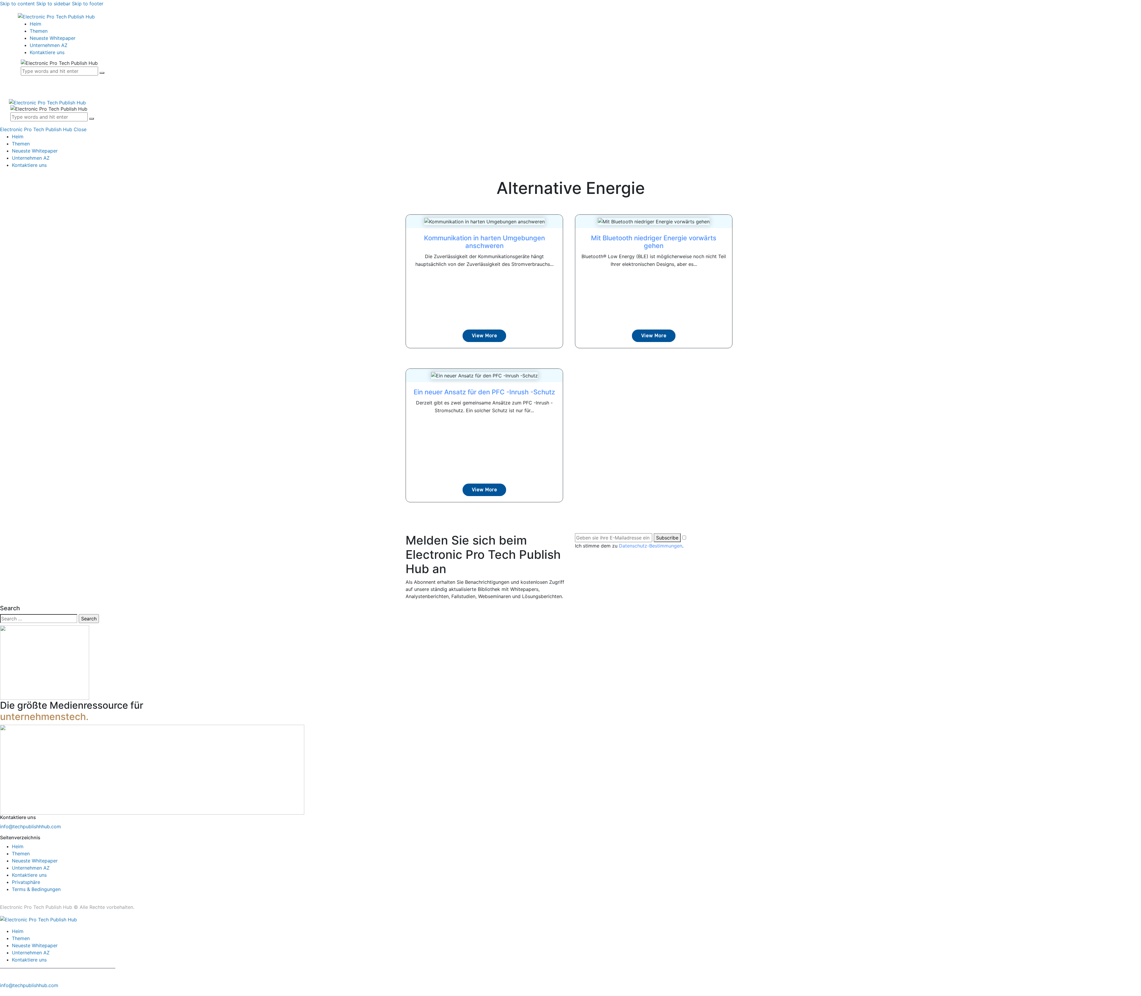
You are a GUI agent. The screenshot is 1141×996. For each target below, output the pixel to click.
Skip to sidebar (53, 4)
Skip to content (17, 4)
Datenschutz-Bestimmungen (650, 546)
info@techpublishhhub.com (30, 826)
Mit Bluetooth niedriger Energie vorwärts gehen (653, 242)
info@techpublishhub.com (29, 985)
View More (484, 335)
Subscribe (667, 538)
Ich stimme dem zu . (629, 546)
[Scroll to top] (3, 992)
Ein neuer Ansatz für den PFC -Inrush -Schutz (484, 392)
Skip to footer (87, 4)
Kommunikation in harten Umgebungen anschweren (484, 242)
